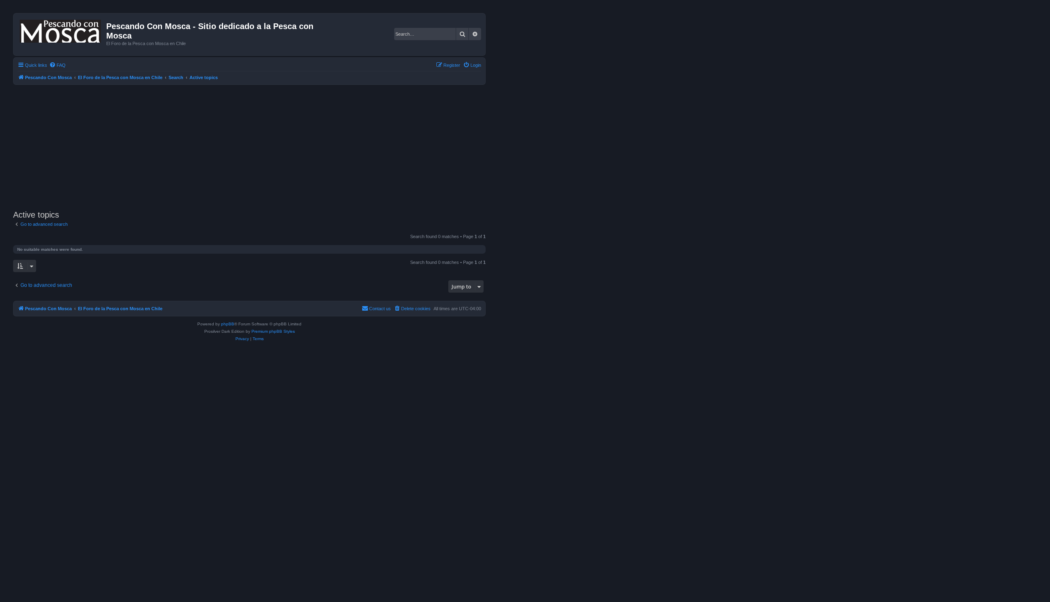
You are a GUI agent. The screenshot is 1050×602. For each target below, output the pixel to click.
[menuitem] (57, 65)
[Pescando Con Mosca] (61, 29)
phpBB (227, 324)
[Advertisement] (259, 146)
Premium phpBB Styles (273, 331)
